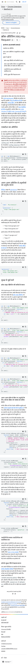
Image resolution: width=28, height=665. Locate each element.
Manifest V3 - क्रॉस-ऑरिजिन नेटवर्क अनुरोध (15, 84)
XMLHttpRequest (8, 98)
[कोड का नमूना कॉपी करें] (25, 154)
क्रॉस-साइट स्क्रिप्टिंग (18, 295)
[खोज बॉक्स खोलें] (17, 2)
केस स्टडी (3, 632)
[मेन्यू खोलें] (2, 2)
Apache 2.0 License (12, 603)
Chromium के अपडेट (6, 629)
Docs (3, 7)
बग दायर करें (3, 620)
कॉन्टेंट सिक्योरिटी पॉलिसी (7, 569)
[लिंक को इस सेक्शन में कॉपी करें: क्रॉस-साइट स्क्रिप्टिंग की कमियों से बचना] (2, 287)
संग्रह (2, 634)
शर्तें (2, 657)
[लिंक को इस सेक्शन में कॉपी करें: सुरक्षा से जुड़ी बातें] (15, 280)
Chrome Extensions (14, 7)
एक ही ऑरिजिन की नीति (16, 100)
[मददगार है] (17, 33)
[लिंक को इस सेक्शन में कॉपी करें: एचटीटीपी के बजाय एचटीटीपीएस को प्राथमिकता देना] (11, 540)
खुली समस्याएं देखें (4, 622)
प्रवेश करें (24, 2)
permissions (13, 190)
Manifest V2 (8, 9)
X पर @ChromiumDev (6, 643)
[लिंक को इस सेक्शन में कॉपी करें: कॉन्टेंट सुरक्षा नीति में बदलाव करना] (22, 563)
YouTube (3, 646)
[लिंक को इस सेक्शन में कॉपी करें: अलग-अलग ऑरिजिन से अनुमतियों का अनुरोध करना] (14, 185)
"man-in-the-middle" (13, 552)
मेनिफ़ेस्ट (3, 190)
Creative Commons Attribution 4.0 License (11, 602)
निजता (5, 657)
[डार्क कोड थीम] (23, 154)
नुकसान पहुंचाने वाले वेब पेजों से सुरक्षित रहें (14, 408)
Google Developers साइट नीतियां (17, 605)
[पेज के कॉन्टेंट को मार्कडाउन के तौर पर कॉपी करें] (17, 40)
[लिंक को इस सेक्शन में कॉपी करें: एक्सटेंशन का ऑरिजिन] (19, 127)
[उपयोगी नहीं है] (20, 33)
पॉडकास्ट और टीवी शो (5, 637)
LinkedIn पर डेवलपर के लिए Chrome (9, 648)
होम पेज (2, 28)
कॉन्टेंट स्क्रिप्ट (11, 103)
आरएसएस (3, 651)
